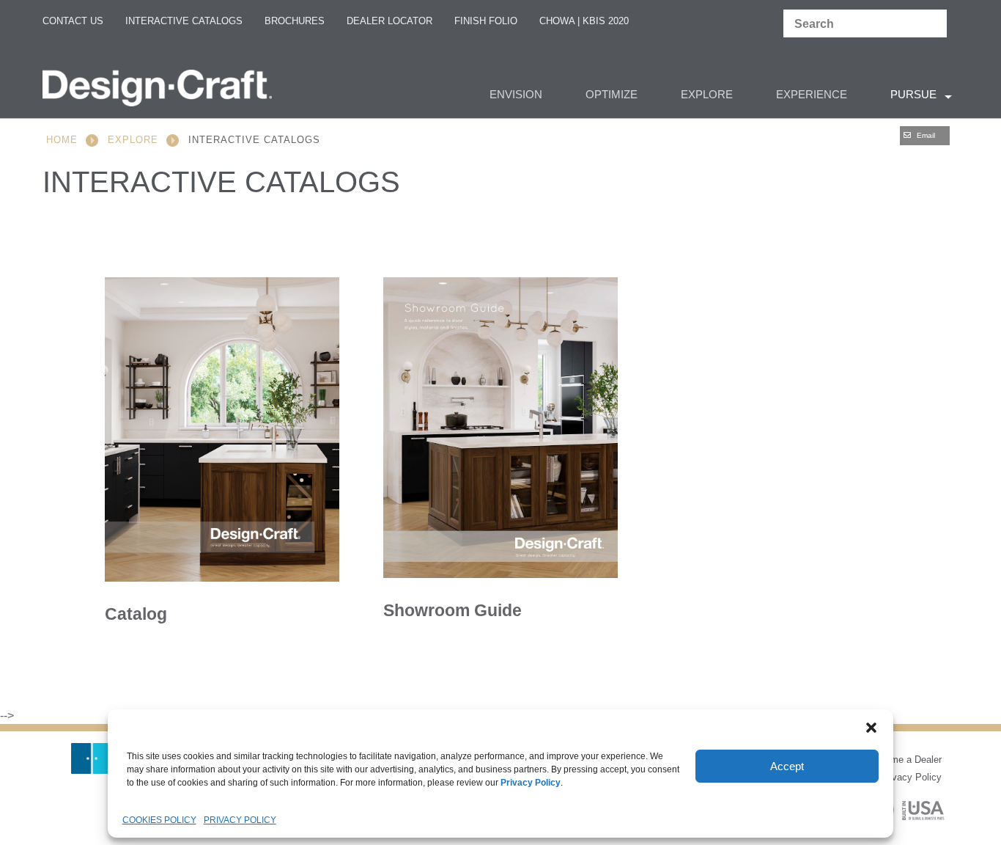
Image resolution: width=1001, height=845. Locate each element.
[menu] (500, 95)
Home (62, 139)
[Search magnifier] (932, 24)
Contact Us (73, 21)
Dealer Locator (389, 21)
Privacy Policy (911, 777)
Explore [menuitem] (707, 94)
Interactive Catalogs (184, 21)
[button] (871, 727)
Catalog (136, 613)
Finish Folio (485, 21)
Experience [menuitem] (811, 94)
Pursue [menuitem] (913, 94)
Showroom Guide (452, 610)
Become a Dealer (905, 759)
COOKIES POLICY (159, 820)
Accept (787, 766)
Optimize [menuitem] (612, 94)
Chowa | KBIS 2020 (584, 21)
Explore (133, 139)
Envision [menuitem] (516, 94)
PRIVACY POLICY (240, 820)
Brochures (295, 21)
